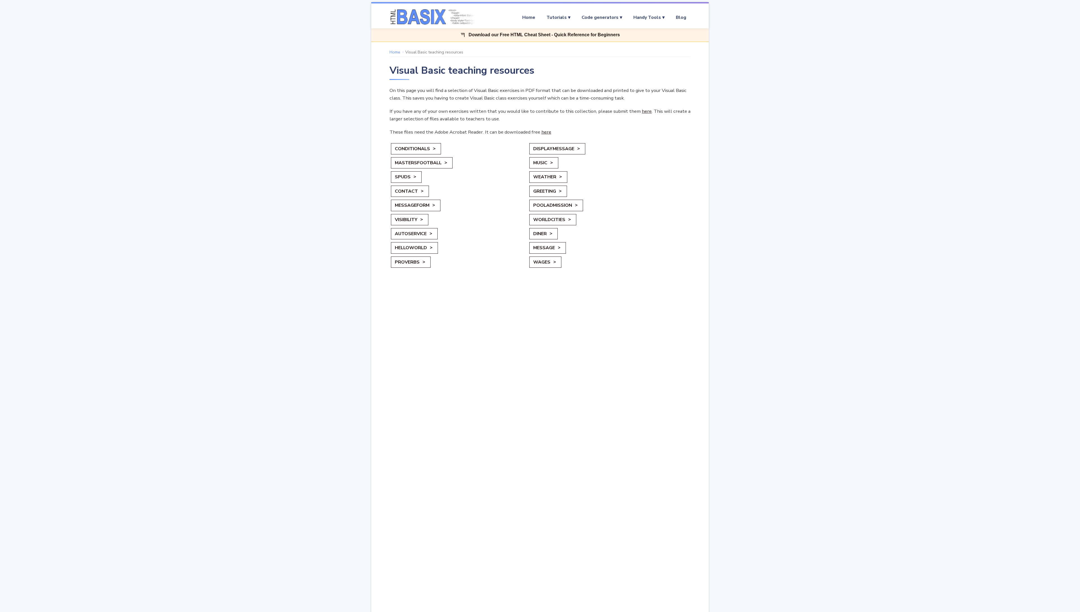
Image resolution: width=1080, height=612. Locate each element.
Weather (544, 177)
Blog (681, 17)
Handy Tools (647, 17)
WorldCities (549, 220)
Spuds (403, 177)
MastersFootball (418, 163)
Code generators (600, 17)
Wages (541, 262)
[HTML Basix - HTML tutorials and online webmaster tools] (431, 17)
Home (528, 17)
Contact (406, 191)
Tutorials (556, 17)
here (647, 111)
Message (544, 248)
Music (540, 163)
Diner (540, 234)
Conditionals (412, 149)
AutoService (411, 234)
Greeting (544, 191)
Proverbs (407, 262)
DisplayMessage (553, 149)
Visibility (406, 220)
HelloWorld (411, 248)
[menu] (586, 17)
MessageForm (412, 205)
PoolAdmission (552, 205)
